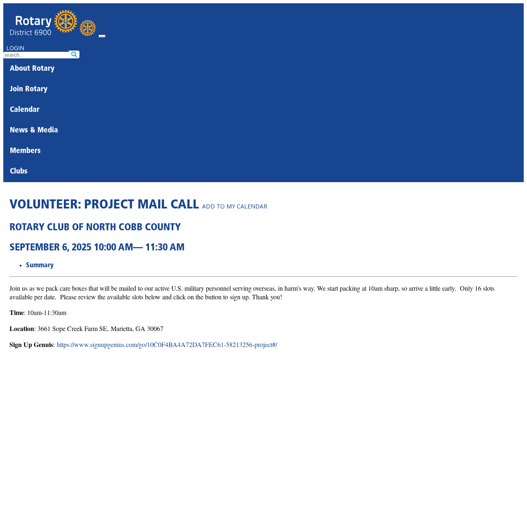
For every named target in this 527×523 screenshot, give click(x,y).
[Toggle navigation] (102, 36)
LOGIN (15, 48)
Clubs (19, 172)
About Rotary (32, 69)
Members (25, 151)
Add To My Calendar (234, 206)
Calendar (25, 110)
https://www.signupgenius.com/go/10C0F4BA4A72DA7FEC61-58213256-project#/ (167, 344)
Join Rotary (28, 89)
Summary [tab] (40, 265)
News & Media (34, 130)
